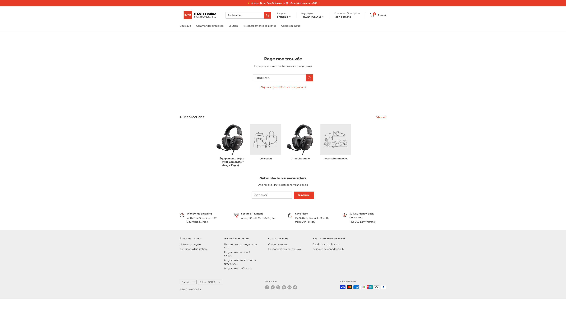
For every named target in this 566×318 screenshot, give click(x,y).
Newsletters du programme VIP (240, 246)
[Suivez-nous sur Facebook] (267, 287)
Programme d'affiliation (238, 268)
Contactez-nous (290, 25)
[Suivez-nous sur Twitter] (273, 287)
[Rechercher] (267, 15)
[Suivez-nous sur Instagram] (278, 287)
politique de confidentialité (328, 249)
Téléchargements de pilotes (259, 25)
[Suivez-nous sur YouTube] (289, 287)
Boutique (185, 25)
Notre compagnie (190, 244)
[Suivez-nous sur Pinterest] (284, 287)
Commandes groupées (209, 25)
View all (381, 117)
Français (185, 282)
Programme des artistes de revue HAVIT (240, 262)
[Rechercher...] (309, 77)
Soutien (233, 25)
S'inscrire (304, 195)
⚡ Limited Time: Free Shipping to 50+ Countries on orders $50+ (283, 3)
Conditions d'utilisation (193, 249)
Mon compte (342, 16)
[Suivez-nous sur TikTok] (295, 287)
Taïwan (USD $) (208, 282)
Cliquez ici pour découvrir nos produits (283, 87)
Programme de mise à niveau (237, 254)
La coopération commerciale (285, 249)
